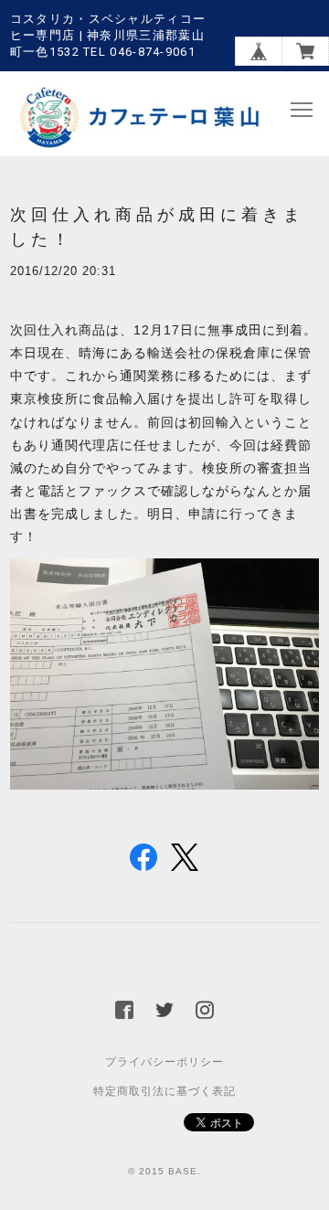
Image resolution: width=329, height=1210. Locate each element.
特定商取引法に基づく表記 (164, 1091)
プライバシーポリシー (164, 1062)
